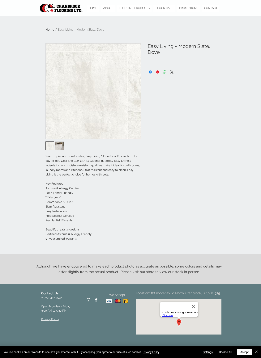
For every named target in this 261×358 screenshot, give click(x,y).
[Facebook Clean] (96, 300)
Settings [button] (208, 352)
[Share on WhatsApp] (164, 72)
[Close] (256, 352)
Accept (244, 352)
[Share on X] (172, 72)
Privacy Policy (151, 352)
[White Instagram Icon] (88, 300)
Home (49, 29)
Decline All (225, 352)
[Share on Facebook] (150, 72)
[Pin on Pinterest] (157, 72)
